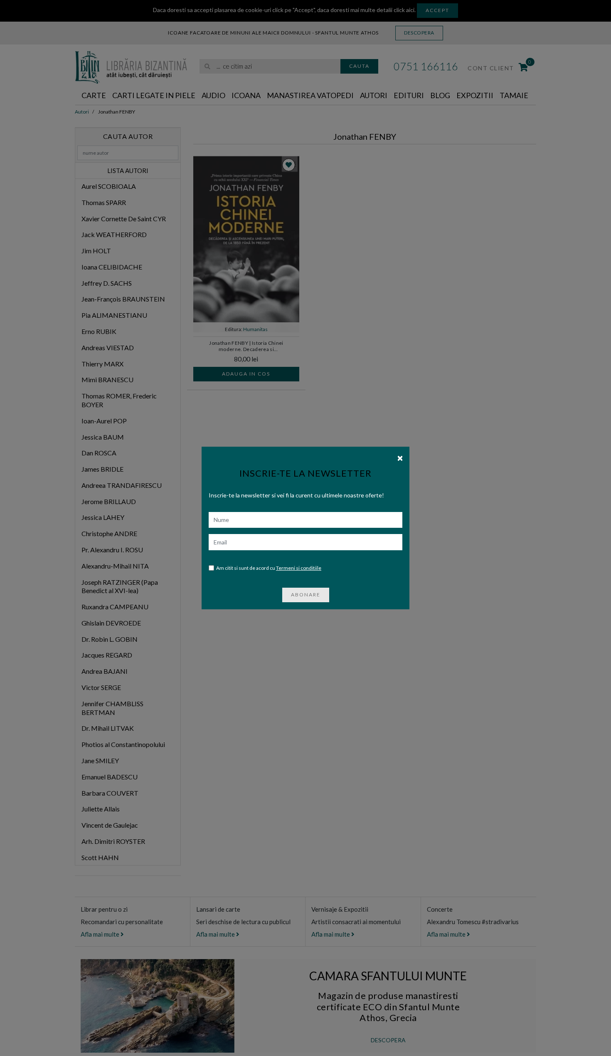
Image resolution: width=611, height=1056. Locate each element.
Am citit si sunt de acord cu (268, 568)
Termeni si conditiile (298, 568)
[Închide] (400, 457)
